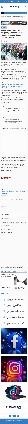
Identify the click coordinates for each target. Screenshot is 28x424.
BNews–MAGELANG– (6, 69)
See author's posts (5, 187)
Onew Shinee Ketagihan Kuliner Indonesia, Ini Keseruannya (13, 192)
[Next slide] (26, 271)
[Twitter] (18, 416)
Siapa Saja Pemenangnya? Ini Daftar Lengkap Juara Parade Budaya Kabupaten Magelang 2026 (16, 305)
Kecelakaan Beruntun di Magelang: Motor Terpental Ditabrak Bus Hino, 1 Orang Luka (16, 323)
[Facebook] (10, 416)
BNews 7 (3, 184)
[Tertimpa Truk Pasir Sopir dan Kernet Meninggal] (7, 279)
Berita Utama (7, 12)
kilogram (8, 160)
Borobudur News (7, 218)
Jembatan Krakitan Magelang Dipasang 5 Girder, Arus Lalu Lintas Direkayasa (15, 317)
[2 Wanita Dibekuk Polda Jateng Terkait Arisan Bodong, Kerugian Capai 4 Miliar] (20, 279)
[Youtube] (15, 416)
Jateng (21, 12)
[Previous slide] (24, 271)
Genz (17, 12)
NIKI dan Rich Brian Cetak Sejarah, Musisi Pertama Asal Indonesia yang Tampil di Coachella (12, 86)
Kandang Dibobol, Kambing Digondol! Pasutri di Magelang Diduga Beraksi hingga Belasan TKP (16, 299)
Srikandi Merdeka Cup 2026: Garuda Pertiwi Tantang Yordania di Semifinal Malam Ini (16, 311)
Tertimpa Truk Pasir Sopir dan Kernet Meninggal (6, 289)
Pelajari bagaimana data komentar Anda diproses (12, 267)
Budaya (13, 12)
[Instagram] (13, 416)
